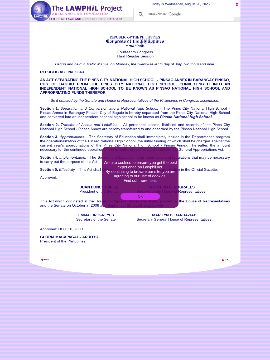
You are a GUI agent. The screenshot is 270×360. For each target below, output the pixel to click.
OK (140, 196)
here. (152, 180)
